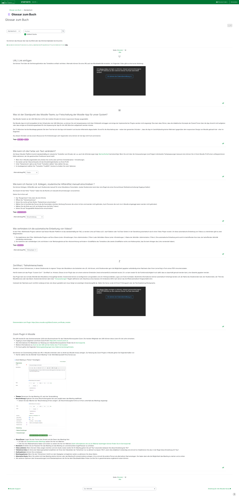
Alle (120, 52)
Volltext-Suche (32, 34)
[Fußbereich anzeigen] (234, 494)
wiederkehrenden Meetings (36, 441)
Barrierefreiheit (104, 154)
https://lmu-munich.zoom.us (58, 341)
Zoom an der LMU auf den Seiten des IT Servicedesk (50, 345)
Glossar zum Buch (15, 10)
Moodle (26, 139)
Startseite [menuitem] (26, 2)
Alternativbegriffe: (20, 172)
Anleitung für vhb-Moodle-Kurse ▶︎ (219, 489)
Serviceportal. (80, 343)
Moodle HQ (20, 139)
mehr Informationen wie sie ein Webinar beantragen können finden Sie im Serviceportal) (101, 444)
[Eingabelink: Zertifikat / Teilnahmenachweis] (223, 326)
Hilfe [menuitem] (34, 2)
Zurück (120, 50)
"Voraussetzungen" (61, 279)
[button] (222, 2)
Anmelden (234, 2)
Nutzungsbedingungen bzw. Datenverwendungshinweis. (55, 347)
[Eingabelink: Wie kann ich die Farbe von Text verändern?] (223, 176)
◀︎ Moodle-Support (14, 489)
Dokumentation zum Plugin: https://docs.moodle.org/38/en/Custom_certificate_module (41, 322)
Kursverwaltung (21, 212)
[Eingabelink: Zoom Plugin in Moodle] (223, 467)
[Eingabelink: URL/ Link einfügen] (223, 103)
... (230, 25)
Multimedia (20, 245)
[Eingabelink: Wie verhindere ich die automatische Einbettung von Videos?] (223, 254)
